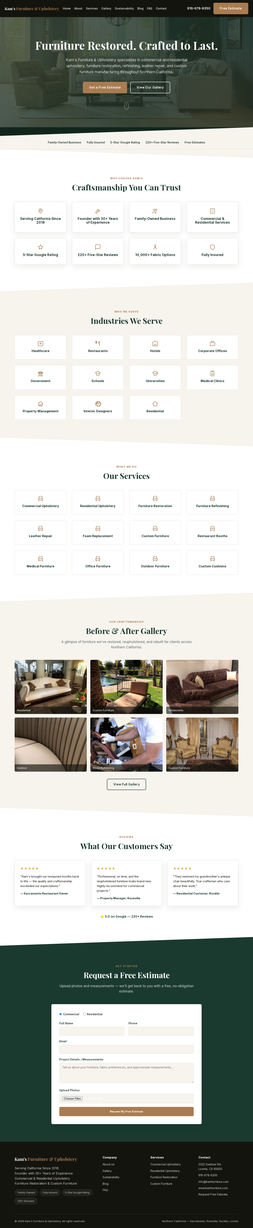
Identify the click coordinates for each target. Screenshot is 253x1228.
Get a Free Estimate (105, 87)
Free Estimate (231, 8)
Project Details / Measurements (81, 1059)
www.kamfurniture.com (213, 1188)
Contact (161, 8)
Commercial (71, 1014)
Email (63, 1041)
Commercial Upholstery (165, 1164)
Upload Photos (69, 1090)
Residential (95, 1014)
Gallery (106, 8)
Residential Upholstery (165, 1170)
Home (67, 8)
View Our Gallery (150, 87)
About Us (108, 1164)
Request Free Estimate (213, 1194)
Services (92, 8)
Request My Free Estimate (126, 1111)
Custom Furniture (161, 1183)
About (78, 8)
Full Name (66, 1023)
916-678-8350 (198, 8)
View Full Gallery (126, 784)
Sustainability (124, 8)
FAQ (149, 8)
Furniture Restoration (163, 1177)
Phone (132, 1023)
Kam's (32, 8)
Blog (140, 8)
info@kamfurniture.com (213, 1181)
